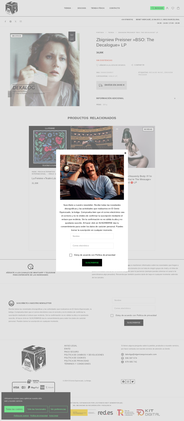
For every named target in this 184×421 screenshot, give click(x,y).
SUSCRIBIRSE (92, 262)
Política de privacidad (105, 255)
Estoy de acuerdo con (94, 255)
